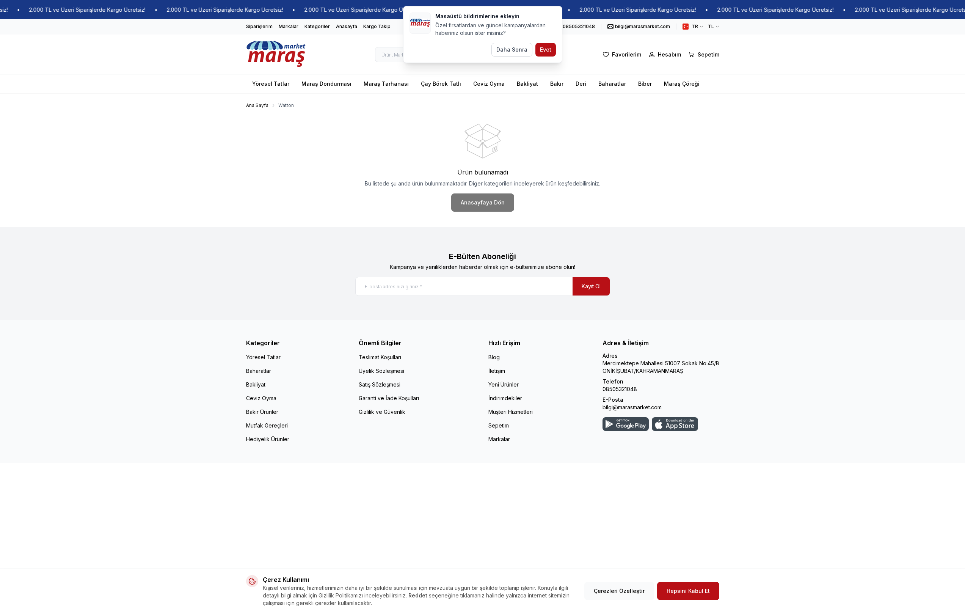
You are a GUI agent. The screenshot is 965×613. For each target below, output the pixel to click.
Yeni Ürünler (503, 384)
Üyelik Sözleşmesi (381, 371)
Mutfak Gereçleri (267, 425)
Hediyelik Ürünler (267, 439)
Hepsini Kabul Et (688, 591)
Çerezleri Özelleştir (619, 591)
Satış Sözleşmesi (379, 384)
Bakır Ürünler (262, 412)
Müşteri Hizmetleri (510, 412)
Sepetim (498, 425)
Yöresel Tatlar (270, 83)
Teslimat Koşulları (380, 357)
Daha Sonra (511, 49)
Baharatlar (612, 83)
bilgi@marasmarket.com (632, 407)
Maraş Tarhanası (386, 83)
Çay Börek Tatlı (441, 83)
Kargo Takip (377, 26)
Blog (494, 357)
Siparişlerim (259, 26)
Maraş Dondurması (326, 83)
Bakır (556, 83)
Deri (581, 83)
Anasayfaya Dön (483, 202)
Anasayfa (346, 26)
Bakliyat (527, 83)
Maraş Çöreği (682, 83)
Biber (645, 83)
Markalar (288, 26)
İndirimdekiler (505, 398)
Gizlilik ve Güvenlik (382, 412)
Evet (545, 49)
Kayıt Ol (591, 286)
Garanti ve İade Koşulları (389, 398)
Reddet (417, 595)
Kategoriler (317, 26)
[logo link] (276, 54)
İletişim (496, 371)
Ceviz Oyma (489, 83)
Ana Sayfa (257, 105)
